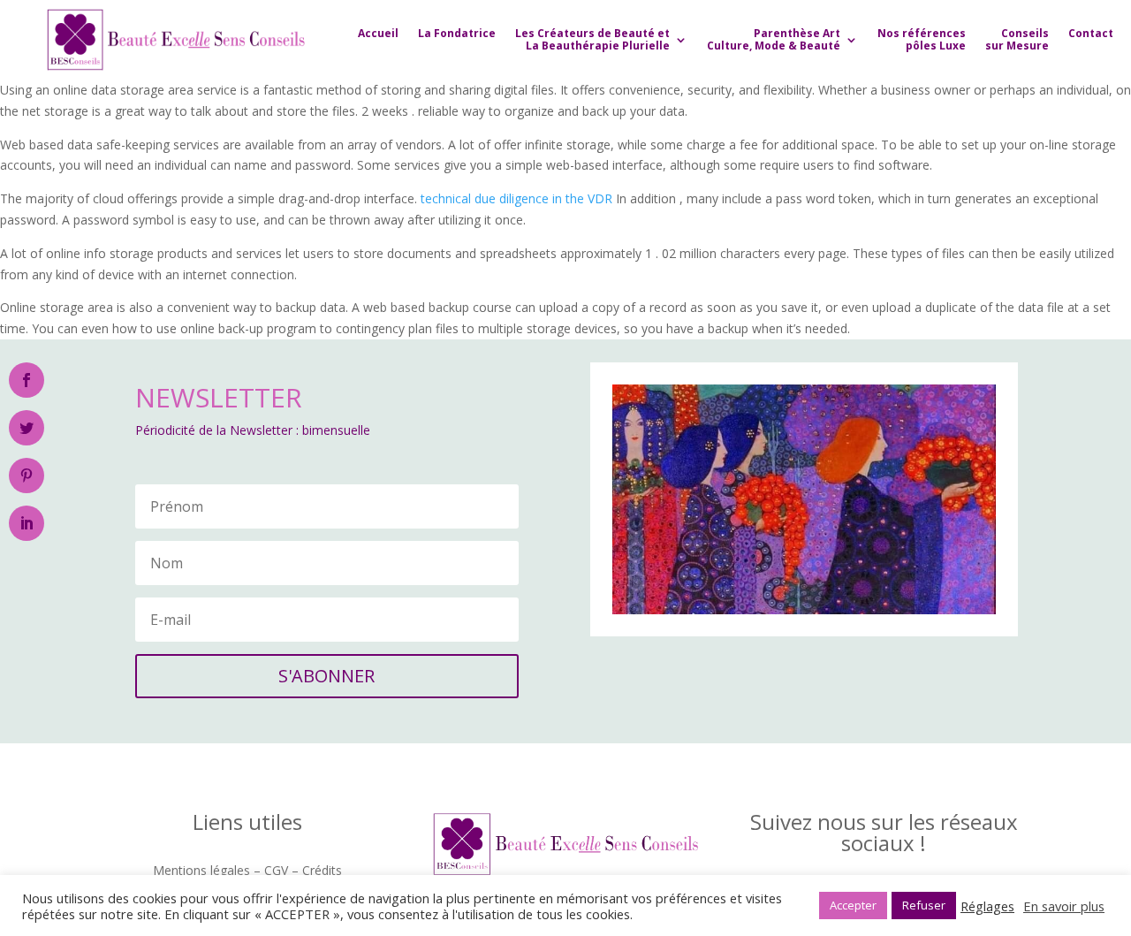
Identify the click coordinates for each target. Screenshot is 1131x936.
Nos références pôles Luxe (921, 39)
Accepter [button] (853, 905)
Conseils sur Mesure (1017, 39)
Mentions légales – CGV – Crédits (247, 871)
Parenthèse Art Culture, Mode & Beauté (773, 39)
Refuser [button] (923, 905)
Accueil (378, 33)
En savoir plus (1063, 906)
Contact (1090, 33)
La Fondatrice (457, 33)
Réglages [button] (987, 906)
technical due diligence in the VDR (516, 198)
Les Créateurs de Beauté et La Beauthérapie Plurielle (592, 39)
